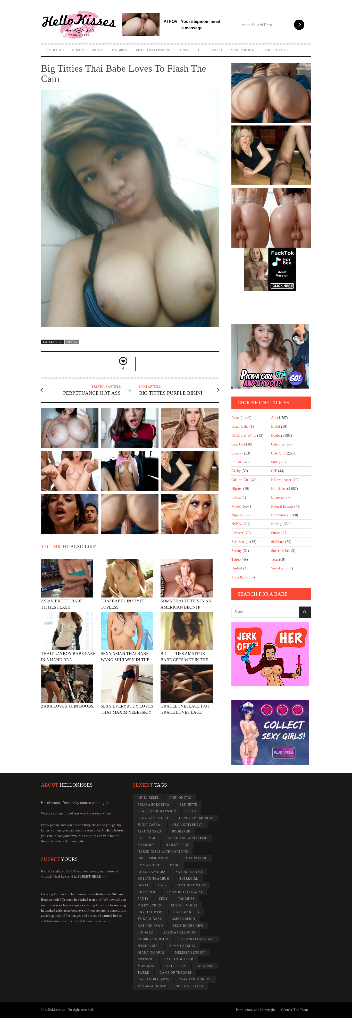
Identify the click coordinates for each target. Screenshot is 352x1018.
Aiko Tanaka (150, 831)
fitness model (184, 905)
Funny (183, 50)
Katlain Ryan (150, 926)
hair (162, 885)
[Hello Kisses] (81, 24)
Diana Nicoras (151, 952)
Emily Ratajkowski (184, 892)
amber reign (183, 919)
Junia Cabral (150, 825)
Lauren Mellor (179, 959)
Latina (236, 497)
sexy (163, 899)
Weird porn (279, 568)
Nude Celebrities (87, 50)
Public (275, 533)
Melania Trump (152, 986)
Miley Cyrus (149, 905)
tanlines (186, 899)
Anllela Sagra (152, 872)
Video (217, 50)
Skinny (236, 551)
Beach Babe (239, 426)
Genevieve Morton (196, 818)
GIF (200, 50)
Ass (273, 418)
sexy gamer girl (153, 818)
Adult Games (276, 50)
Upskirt (236, 568)
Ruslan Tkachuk (153, 878)
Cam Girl (238, 444)
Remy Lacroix (182, 946)
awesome (146, 959)
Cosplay (237, 453)
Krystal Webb (150, 912)
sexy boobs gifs (188, 926)
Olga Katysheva (187, 825)
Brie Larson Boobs (155, 858)
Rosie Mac (147, 838)
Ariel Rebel (148, 798)
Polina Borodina (153, 804)
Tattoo (236, 559)
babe (174, 865)
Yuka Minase (150, 919)
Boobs (72, 341)
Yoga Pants (239, 577)
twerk (143, 972)
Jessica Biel (148, 946)
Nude (275, 524)
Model (236, 506)
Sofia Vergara (190, 986)
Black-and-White (243, 436)
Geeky (236, 471)
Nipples (236, 515)
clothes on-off (191, 885)
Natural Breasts (282, 506)
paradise (204, 966)
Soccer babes (280, 551)
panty (143, 899)
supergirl (188, 878)
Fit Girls (119, 50)
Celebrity (277, 444)
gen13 (143, 885)
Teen (274, 559)
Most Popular (243, 50)
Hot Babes (54, 50)
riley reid (147, 892)
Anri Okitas (180, 798)
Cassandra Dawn (154, 979)
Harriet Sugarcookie (186, 838)
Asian (235, 418)
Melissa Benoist (190, 952)
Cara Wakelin (186, 912)
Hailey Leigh (178, 845)
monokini (147, 966)
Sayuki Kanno (189, 872)
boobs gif (181, 831)
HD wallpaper (281, 480)
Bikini (275, 426)
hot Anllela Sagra (196, 939)
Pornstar (237, 533)
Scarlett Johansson (157, 811)
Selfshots (277, 542)
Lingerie (277, 497)
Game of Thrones (176, 972)
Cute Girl (278, 453)
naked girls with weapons (163, 851)
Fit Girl (236, 462)
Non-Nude (278, 515)
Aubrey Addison (153, 939)
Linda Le (145, 932)
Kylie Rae (147, 845)
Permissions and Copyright (255, 1010)
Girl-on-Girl (240, 480)
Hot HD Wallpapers (153, 50)
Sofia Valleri (195, 858)
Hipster (236, 489)
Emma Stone (149, 865)
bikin (191, 811)
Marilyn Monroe (196, 979)
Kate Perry (176, 966)
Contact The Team (294, 1010)
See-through (240, 542)
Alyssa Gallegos (179, 932)
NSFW (236, 524)
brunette (188, 804)
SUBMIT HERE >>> (92, 876)
